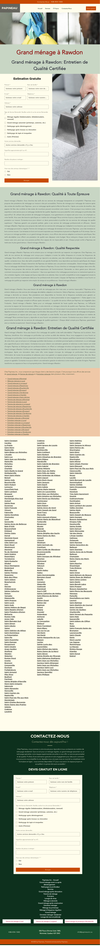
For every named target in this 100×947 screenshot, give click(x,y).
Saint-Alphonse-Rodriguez (48, 658)
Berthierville (42, 450)
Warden (7, 654)
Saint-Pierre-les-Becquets (81, 591)
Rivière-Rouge (76, 649)
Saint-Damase (10, 642)
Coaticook (41, 587)
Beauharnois (9, 582)
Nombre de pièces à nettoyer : (14, 159)
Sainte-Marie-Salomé (46, 489)
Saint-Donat (75, 654)
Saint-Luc (8, 457)
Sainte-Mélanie (43, 469)
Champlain (74, 556)
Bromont (8, 663)
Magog (40, 610)
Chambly (8, 469)
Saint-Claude (75, 635)
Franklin (73, 489)
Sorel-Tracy (42, 512)
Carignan (8, 466)
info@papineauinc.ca (84, 932)
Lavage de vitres (50, 898)
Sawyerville (75, 619)
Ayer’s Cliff (41, 591)
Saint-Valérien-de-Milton (15, 631)
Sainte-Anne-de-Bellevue (15, 524)
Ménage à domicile (50, 901)
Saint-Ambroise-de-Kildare (48, 475)
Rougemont (9, 644)
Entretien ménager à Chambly (18, 434)
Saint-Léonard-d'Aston (46, 517)
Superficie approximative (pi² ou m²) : (15, 150)
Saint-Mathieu (76, 441)
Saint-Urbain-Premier (79, 464)
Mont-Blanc (42, 628)
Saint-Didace (42, 459)
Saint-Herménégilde (46, 575)
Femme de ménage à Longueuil (18, 404)
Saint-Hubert (10, 485)
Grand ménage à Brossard (16, 390)
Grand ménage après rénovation (50, 892)
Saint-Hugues (10, 600)
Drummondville (44, 552)
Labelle (40, 619)
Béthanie (8, 614)
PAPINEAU (10, 8)
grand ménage (12, 374)
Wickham (41, 543)
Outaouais (74, 540)
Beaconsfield (10, 529)
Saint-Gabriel (42, 466)
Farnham (8, 679)
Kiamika (73, 651)
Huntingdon (75, 501)
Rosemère (8, 575)
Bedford (8, 677)
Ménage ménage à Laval (16, 381)
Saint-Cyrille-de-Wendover (48, 550)
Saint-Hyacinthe (11, 640)
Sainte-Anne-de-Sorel (46, 508)
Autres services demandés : (12, 141)
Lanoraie (40, 448)
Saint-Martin (75, 582)
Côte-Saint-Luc (10, 543)
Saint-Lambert (10, 492)
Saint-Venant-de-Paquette (81, 614)
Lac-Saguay (75, 642)
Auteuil (7, 501)
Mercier (7, 587)
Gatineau (73, 538)
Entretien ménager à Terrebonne (19, 432)
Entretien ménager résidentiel (50, 915)
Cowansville (9, 665)
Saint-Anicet (75, 503)
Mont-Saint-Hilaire (12, 475)
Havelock (74, 492)
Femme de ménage (50, 894)
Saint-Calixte (42, 487)
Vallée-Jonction (76, 508)
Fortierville (41, 522)
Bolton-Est (41, 603)
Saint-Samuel (75, 529)
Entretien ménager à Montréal (18, 418)
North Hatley (42, 570)
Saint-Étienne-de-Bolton (47, 596)
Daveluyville (75, 524)
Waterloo (8, 656)
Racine (40, 568)
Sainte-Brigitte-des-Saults (48, 533)
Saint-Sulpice (10, 554)
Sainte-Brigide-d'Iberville (15, 681)
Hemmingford (76, 482)
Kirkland (8, 531)
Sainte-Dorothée (11, 515)
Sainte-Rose (9, 503)
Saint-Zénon (42, 654)
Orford (40, 607)
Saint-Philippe (43, 675)
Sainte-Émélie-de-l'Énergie (48, 656)
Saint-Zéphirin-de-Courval (81, 605)
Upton (7, 628)
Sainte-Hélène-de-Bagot (15, 607)
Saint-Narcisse (76, 543)
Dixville (40, 580)
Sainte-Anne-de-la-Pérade (81, 552)
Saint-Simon (9, 624)
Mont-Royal (9, 545)
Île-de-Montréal (11, 552)
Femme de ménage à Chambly (18, 416)
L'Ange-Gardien (76, 536)
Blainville (8, 570)
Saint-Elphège (76, 603)
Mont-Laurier (75, 640)
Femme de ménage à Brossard (18, 411)
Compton (41, 582)
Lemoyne (8, 487)
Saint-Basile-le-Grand (13, 471)
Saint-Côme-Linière (78, 580)
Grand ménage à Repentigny (17, 386)
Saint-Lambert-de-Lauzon (81, 506)
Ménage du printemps (50, 908)
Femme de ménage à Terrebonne (19, 413)
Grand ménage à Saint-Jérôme (18, 397)
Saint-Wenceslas (77, 531)
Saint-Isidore (10, 580)
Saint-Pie (8, 638)
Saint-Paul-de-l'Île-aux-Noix (16, 698)
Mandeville (42, 462)
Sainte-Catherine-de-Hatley (49, 594)
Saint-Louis (9, 603)
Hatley (40, 573)
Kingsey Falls (75, 522)
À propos (50, 896)
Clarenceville (75, 471)
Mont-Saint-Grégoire (13, 684)
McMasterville (10, 473)
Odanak (40, 529)
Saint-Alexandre (11, 688)
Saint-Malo (74, 617)
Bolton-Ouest (43, 600)
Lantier (40, 642)
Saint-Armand (10, 672)
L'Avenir (40, 540)
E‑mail (6, 94)
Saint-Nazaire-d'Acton (13, 610)
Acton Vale (9, 619)
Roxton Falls (9, 617)
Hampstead (9, 540)
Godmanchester (77, 499)
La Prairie (8, 445)
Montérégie (9, 700)
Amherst (41, 617)
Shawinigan (75, 566)
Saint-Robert (42, 506)
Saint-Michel (75, 462)
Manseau (73, 594)
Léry (6, 584)
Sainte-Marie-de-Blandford (48, 519)
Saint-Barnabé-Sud (12, 621)
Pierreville (41, 515)
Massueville (9, 598)
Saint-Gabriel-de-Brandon (48, 464)
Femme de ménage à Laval (17, 402)
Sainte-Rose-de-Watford (80, 577)
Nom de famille (32, 85)
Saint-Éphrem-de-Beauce (81, 575)
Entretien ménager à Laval (16, 420)
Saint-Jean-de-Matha (46, 471)
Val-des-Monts (76, 533)
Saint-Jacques (43, 482)
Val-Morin (41, 633)
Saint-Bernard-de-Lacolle (80, 480)
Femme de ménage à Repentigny (19, 406)
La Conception (43, 621)
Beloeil (7, 478)
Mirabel (7, 563)
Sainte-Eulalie (76, 526)
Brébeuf (40, 624)
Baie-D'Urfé (9, 526)
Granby (7, 661)
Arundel (40, 612)
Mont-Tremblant (44, 626)
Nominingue (75, 644)
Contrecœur (42, 501)
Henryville (8, 691)
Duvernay (8, 506)
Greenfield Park (11, 489)
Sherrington (75, 459)
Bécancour (41, 524)
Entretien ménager (50, 905)
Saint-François (10, 508)
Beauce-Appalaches (78, 519)
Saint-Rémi (9, 448)
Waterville (41, 584)
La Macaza (74, 647)
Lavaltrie (8, 712)
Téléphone (31, 94)
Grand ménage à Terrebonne (17, 393)
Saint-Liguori (42, 478)
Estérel (73, 656)
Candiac (7, 443)
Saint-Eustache (11, 561)
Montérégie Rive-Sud (13, 499)
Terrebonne (9, 559)
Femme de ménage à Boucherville (19, 409)
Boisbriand (9, 568)
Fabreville (8, 512)
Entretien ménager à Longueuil (18, 423)
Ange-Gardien (10, 649)
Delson (7, 594)
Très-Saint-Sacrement (79, 494)
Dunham (8, 668)
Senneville (9, 522)
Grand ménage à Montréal (17, 379)
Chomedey (9, 517)
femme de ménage (27, 374)
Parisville (73, 596)
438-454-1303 (57, 2)
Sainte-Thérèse (11, 573)
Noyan (72, 475)
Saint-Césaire (10, 647)
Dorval (7, 536)
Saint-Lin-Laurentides (46, 492)
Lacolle (73, 478)
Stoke (72, 626)
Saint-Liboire (10, 626)
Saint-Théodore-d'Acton (14, 612)
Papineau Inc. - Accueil (50, 880)
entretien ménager (44, 374)
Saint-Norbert (43, 455)
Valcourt (40, 566)
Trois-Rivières (75, 568)
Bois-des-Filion (10, 577)
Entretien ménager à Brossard (18, 430)
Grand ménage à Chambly (16, 395)
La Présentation (11, 635)
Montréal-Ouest (11, 538)
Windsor (40, 563)
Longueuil (8, 496)
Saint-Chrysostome (78, 487)
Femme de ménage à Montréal (18, 400)
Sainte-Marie (75, 510)
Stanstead (41, 589)
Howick (73, 496)
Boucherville (9, 482)
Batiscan (73, 554)
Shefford (8, 651)
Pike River (8, 675)
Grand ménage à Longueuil (17, 383)
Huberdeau (42, 614)
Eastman (41, 605)
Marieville (8, 462)
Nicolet (40, 526)
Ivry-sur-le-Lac (43, 631)
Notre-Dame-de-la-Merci (47, 651)
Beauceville (75, 512)
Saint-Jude (9, 605)
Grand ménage (50, 912)
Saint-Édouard (76, 466)
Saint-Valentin (76, 473)
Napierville (9, 450)
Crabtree (8, 709)
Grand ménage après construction (50, 903)
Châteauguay (10, 589)
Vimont (7, 510)
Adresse (7, 103)
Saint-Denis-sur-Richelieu (48, 499)
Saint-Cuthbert (43, 452)
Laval (6, 519)
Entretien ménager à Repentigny (19, 425)
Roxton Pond (10, 658)
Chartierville (75, 612)
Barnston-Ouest (44, 577)
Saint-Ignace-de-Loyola (47, 445)
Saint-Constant (10, 441)
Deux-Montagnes (12, 566)
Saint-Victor (75, 573)
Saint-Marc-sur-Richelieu (48, 494)
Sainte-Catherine (11, 591)
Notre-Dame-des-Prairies (15, 705)
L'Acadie (8, 455)
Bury (72, 624)
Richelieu (8, 464)
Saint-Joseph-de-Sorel (46, 510)
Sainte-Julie (9, 480)
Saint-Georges (76, 517)
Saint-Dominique (11, 633)
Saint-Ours (41, 503)
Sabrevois (8, 686)
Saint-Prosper (75, 587)
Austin (40, 598)
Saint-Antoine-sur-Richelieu (49, 496)
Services (50, 889)
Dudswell (41, 554)
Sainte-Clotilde (76, 485)
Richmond (41, 561)
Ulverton (40, 559)
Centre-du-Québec (78, 610)
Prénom (7, 85)
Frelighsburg (10, 670)
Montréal (8, 550)
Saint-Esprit (42, 485)
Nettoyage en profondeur (50, 887)
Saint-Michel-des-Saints (47, 649)
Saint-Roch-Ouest (44, 480)
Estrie (72, 638)
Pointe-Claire (10, 533)
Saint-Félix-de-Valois (46, 473)
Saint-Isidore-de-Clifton (80, 621)
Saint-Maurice (76, 563)
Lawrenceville (76, 633)
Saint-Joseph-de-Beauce (80, 515)
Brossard (8, 494)
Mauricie (73, 570)
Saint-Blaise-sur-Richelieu (15, 452)
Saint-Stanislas (76, 550)
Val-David (41, 635)
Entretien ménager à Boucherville (19, 427)
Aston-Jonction (76, 607)
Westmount (9, 547)
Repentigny (9, 556)
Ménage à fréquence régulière (50, 910)
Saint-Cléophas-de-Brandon (49, 457)
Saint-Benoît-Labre (78, 584)
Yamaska (8, 596)
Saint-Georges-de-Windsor (48, 556)
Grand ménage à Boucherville (18, 388)
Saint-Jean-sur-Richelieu (15, 459)
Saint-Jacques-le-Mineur (80, 445)
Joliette (7, 707)
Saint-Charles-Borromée (14, 702)
